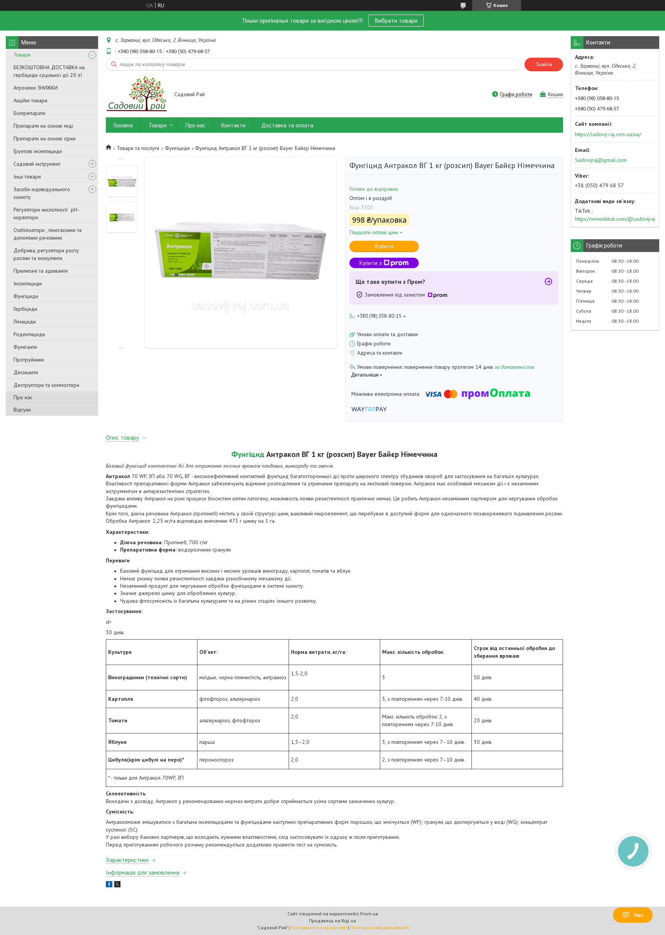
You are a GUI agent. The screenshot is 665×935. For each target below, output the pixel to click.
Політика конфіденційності (379, 927)
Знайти (544, 64)
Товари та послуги (138, 148)
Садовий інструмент (36, 163)
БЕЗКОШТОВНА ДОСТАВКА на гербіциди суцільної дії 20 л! (49, 71)
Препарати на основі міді (43, 125)
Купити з (370, 263)
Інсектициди (27, 283)
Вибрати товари (396, 20)
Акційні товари (30, 100)
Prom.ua (369, 914)
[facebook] (109, 885)
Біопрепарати (29, 113)
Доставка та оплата (287, 125)
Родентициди (29, 334)
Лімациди (24, 321)
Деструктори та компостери (46, 385)
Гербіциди (25, 308)
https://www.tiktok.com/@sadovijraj (615, 218)
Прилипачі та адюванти (40, 270)
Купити (384, 246)
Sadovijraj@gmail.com (601, 160)
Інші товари (27, 176)
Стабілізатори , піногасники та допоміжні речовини (47, 234)
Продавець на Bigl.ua (332, 920)
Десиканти (25, 372)
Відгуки (22, 409)
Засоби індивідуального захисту (41, 193)
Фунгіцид (247, 454)
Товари (21, 54)
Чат (638, 915)
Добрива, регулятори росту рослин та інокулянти (46, 254)
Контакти (233, 125)
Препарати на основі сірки (44, 138)
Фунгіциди (25, 296)
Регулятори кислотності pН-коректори (46, 213)
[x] (117, 885)
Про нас (22, 397)
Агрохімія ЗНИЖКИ (35, 87)
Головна (123, 125)
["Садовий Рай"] (136, 94)
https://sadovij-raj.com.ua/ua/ (608, 134)
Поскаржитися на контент (319, 927)
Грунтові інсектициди (37, 151)
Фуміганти (25, 346)
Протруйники (28, 359)
